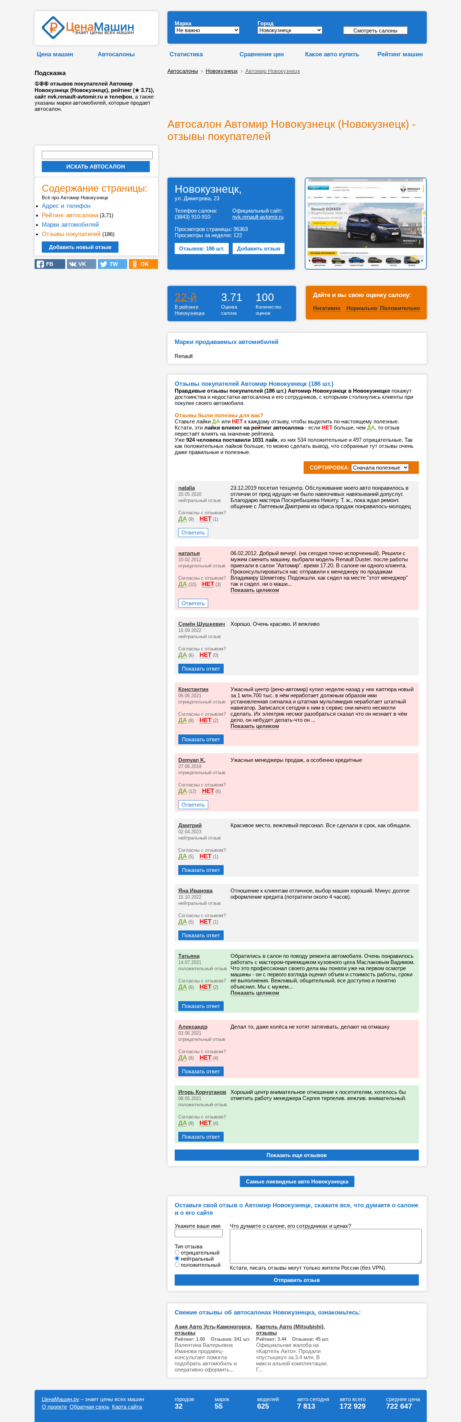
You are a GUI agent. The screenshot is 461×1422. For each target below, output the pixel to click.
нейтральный (197, 1259)
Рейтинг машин (400, 54)
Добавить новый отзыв (80, 247)
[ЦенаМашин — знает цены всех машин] (88, 37)
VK (80, 264)
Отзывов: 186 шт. (201, 248)
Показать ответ (201, 669)
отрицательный (200, 1252)
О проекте (54, 1407)
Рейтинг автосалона (70, 215)
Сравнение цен (262, 54)
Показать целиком (254, 590)
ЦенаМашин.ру (60, 1399)
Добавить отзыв (258, 248)
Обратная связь (89, 1407)
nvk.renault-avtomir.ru (257, 217)
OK (142, 264)
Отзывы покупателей (71, 233)
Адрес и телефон (66, 205)
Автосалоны (116, 54)
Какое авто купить (332, 54)
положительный (200, 1265)
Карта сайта (127, 1407)
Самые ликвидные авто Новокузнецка (297, 1181)
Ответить (193, 532)
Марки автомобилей (70, 224)
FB (47, 264)
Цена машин (55, 54)
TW (111, 264)
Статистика (186, 54)
